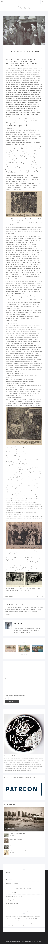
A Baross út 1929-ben (11, 907)
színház (21, 923)
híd (16, 918)
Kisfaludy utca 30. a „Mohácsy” (16, 839)
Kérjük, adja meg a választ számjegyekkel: (15, 695)
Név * (6, 678)
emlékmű (38, 916)
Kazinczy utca (23, 918)
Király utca (38, 918)
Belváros (24, 48)
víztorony (14, 925)
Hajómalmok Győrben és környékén (17, 833)
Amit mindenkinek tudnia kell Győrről (18, 850)
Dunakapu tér (33, 916)
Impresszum (9, 876)
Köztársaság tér (17, 920)
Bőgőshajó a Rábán (11, 900)
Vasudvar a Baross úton (12, 903)
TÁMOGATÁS (8, 614)
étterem (31, 925)
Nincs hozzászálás (9, 596)
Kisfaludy (8, 920)
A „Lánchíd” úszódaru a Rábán (16, 845)
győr (13, 918)
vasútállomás (37, 923)
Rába (40, 920)
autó (20, 916)
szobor (13, 923)
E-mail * (6, 684)
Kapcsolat (8, 872)
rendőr (37, 920)
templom (25, 923)
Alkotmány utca (15, 916)
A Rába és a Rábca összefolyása (14, 896)
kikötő (32, 918)
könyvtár (12, 920)
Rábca (7, 923)
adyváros (10, 916)
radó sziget (34, 920)
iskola (19, 918)
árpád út (18, 925)
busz (29, 916)
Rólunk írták (9, 879)
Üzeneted (6, 668)
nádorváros (27, 920)
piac (30, 920)
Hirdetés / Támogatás (12, 883)
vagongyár (32, 923)
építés (29, 925)
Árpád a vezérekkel (11, 653)
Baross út (23, 916)
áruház (22, 925)
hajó (15, 918)
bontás (26, 916)
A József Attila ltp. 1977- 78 (11, 828)
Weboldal (6, 690)
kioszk (34, 918)
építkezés (25, 925)
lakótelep (22, 920)
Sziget (10, 923)
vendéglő (8, 925)
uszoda (28, 923)
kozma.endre (18, 623)
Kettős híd (28, 918)
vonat (11, 925)
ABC (7, 916)
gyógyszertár (8, 918)
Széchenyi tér (17, 923)
